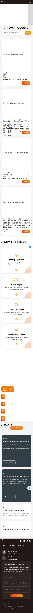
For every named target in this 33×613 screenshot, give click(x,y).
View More (15, 428)
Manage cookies (16, 604)
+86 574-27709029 (13, 553)
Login (12, 541)
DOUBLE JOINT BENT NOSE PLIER (16, 129)
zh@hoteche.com (12, 559)
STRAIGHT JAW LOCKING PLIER (15, 79)
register (16, 541)
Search (28, 33)
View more (8, 462)
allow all (16, 608)
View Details (5, 389)
